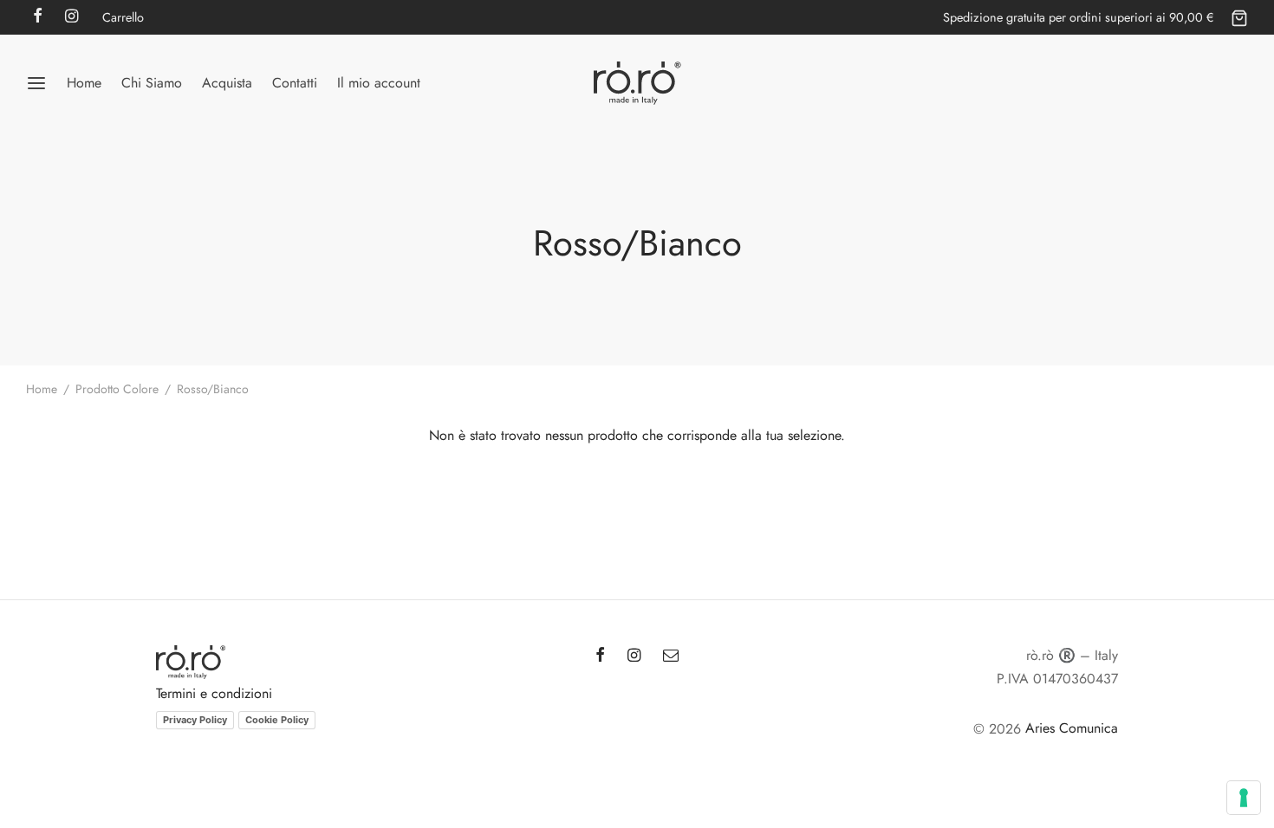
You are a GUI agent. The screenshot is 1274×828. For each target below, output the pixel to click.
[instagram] (634, 656)
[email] (671, 656)
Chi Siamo (151, 83)
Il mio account (378, 83)
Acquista (227, 83)
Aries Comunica (1071, 728)
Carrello (123, 17)
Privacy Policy (195, 720)
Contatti (294, 83)
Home (84, 83)
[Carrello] (1239, 17)
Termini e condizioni (214, 693)
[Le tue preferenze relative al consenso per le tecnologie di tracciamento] (1243, 797)
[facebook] (600, 656)
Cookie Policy (277, 720)
